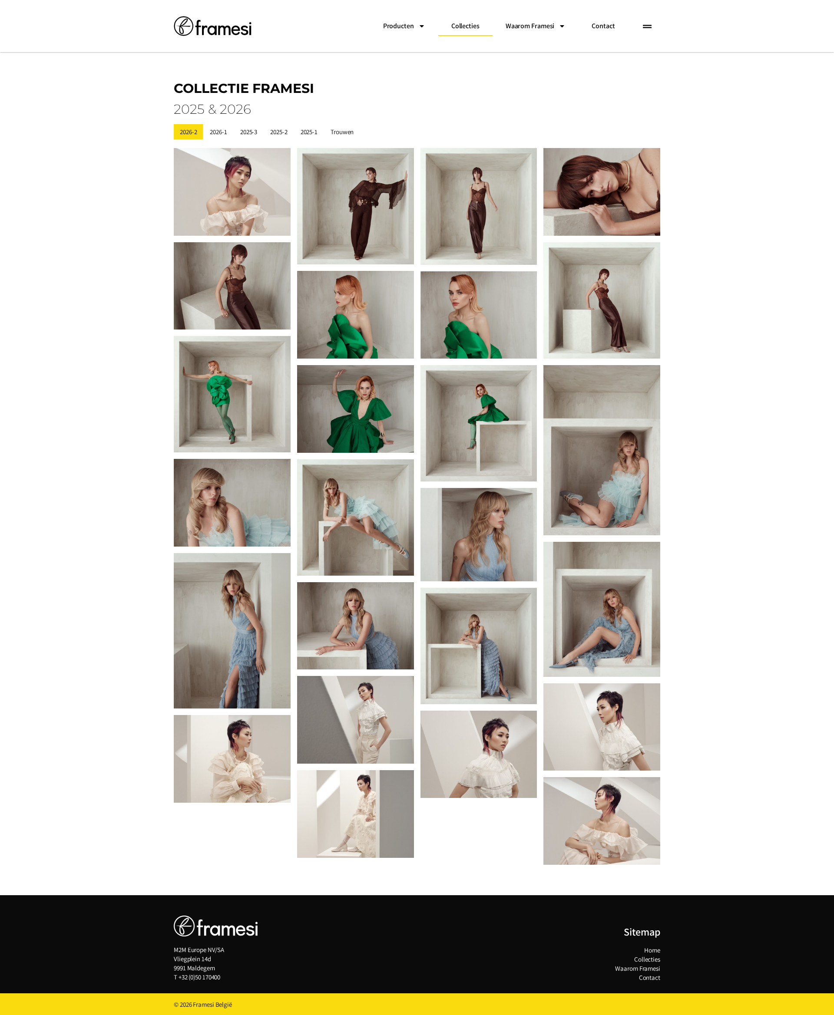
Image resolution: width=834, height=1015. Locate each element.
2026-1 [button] (218, 132)
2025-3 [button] (248, 132)
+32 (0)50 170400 (199, 977)
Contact (603, 25)
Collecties (465, 25)
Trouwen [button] (342, 132)
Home (652, 950)
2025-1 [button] (309, 132)
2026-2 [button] (188, 132)
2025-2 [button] (278, 132)
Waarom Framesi (637, 968)
